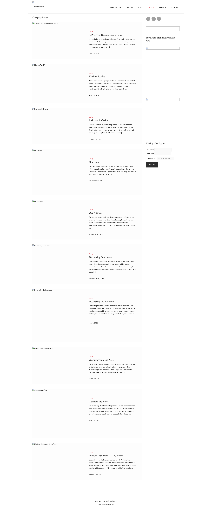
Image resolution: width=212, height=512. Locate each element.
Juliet (99, 504)
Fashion (129, 7)
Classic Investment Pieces (101, 360)
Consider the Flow (98, 401)
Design (151, 7)
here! (148, 40)
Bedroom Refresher (98, 120)
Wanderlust (115, 7)
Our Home (94, 162)
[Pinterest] (159, 19)
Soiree (141, 7)
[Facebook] (148, 19)
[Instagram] (153, 19)
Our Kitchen (95, 213)
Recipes (162, 7)
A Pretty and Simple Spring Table (105, 35)
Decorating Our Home (100, 257)
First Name (150, 150)
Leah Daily (175, 7)
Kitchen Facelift (97, 76)
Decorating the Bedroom (101, 301)
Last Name (150, 153)
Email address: (151, 158)
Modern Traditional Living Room (106, 455)
